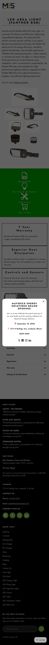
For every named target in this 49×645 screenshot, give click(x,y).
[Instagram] (26, 340)
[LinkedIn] (30, 340)
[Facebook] (23, 340)
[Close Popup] (43, 301)
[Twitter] (19, 340)
